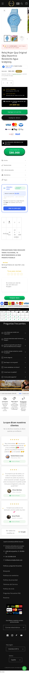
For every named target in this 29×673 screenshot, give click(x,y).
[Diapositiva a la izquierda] (2, 39)
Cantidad (4, 79)
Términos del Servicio (10, 584)
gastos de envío (17, 74)
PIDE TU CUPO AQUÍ (14, 208)
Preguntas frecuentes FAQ (11, 593)
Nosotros (6, 598)
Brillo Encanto (11, 667)
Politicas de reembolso (11, 575)
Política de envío (8, 589)
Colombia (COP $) (13, 649)
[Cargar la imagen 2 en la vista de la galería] (14, 38)
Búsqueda (6, 571)
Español (13, 660)
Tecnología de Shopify (19, 667)
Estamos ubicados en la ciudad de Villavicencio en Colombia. (14, 547)
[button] (2, 3)
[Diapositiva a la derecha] (27, 39)
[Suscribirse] (23, 627)
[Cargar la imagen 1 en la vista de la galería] (7, 38)
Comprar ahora (14, 118)
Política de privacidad (10, 580)
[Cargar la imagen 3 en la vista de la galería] (22, 38)
